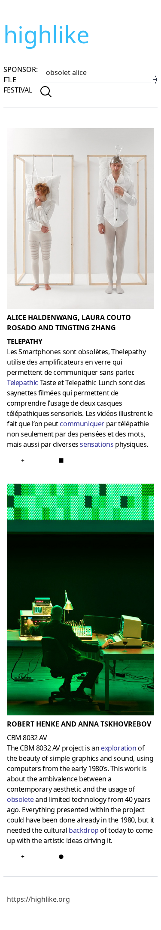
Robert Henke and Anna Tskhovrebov (79, 724)
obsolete (20, 799)
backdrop (84, 830)
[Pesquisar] (46, 92)
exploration (119, 748)
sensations (96, 444)
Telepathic (22, 382)
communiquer (82, 423)
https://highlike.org (38, 899)
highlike (46, 34)
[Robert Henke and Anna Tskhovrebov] (80, 601)
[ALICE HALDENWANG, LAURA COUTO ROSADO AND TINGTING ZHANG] (80, 220)
